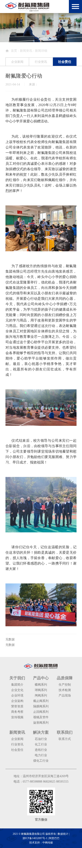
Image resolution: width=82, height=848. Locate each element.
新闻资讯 (26, 50)
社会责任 (17, 749)
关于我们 (17, 678)
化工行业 (41, 744)
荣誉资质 (17, 706)
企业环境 (17, 695)
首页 (14, 50)
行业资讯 (17, 744)
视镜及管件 (41, 717)
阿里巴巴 (54, 838)
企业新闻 (17, 739)
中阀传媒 (47, 842)
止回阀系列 (41, 711)
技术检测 (65, 690)
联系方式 (65, 739)
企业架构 (17, 701)
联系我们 (65, 732)
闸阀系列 (41, 695)
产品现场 (65, 695)
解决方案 (41, 732)
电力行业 (41, 755)
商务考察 (17, 711)
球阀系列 (41, 690)
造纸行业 (41, 749)
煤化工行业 (41, 760)
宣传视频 (17, 717)
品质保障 (65, 678)
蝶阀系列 (41, 684)
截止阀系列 (41, 701)
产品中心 (41, 678)
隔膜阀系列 (41, 706)
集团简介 (17, 684)
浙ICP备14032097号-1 (35, 838)
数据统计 (63, 833)
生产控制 (65, 684)
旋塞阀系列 (41, 722)
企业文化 (17, 690)
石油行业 (41, 739)
